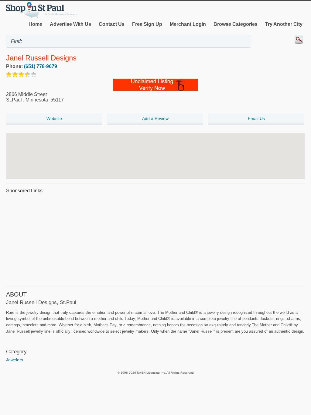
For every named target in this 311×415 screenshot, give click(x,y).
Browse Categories (236, 24)
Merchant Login (188, 24)
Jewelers (14, 359)
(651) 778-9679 (40, 66)
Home (35, 24)
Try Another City (283, 24)
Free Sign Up (147, 24)
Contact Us (112, 24)
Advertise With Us (70, 24)
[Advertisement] (155, 239)
